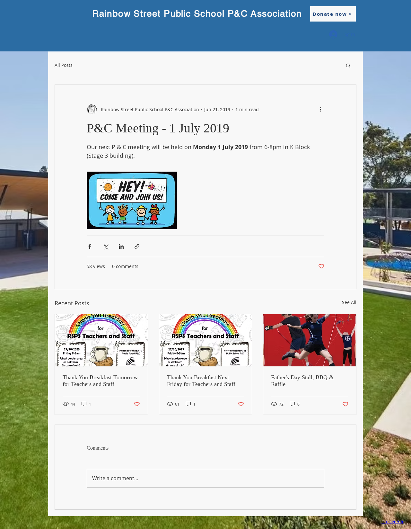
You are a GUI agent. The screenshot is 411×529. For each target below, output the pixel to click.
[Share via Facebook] (90, 246)
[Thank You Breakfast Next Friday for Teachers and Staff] (205, 340)
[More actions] (320, 109)
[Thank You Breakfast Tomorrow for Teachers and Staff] (101, 340)
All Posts (64, 65)
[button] (348, 65)
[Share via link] (137, 246)
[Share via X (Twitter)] (105, 246)
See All (349, 302)
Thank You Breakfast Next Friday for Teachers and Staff (201, 380)
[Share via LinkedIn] (121, 246)
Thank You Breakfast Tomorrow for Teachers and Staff (100, 380)
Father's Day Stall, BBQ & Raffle (302, 380)
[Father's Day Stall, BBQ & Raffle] (309, 340)
